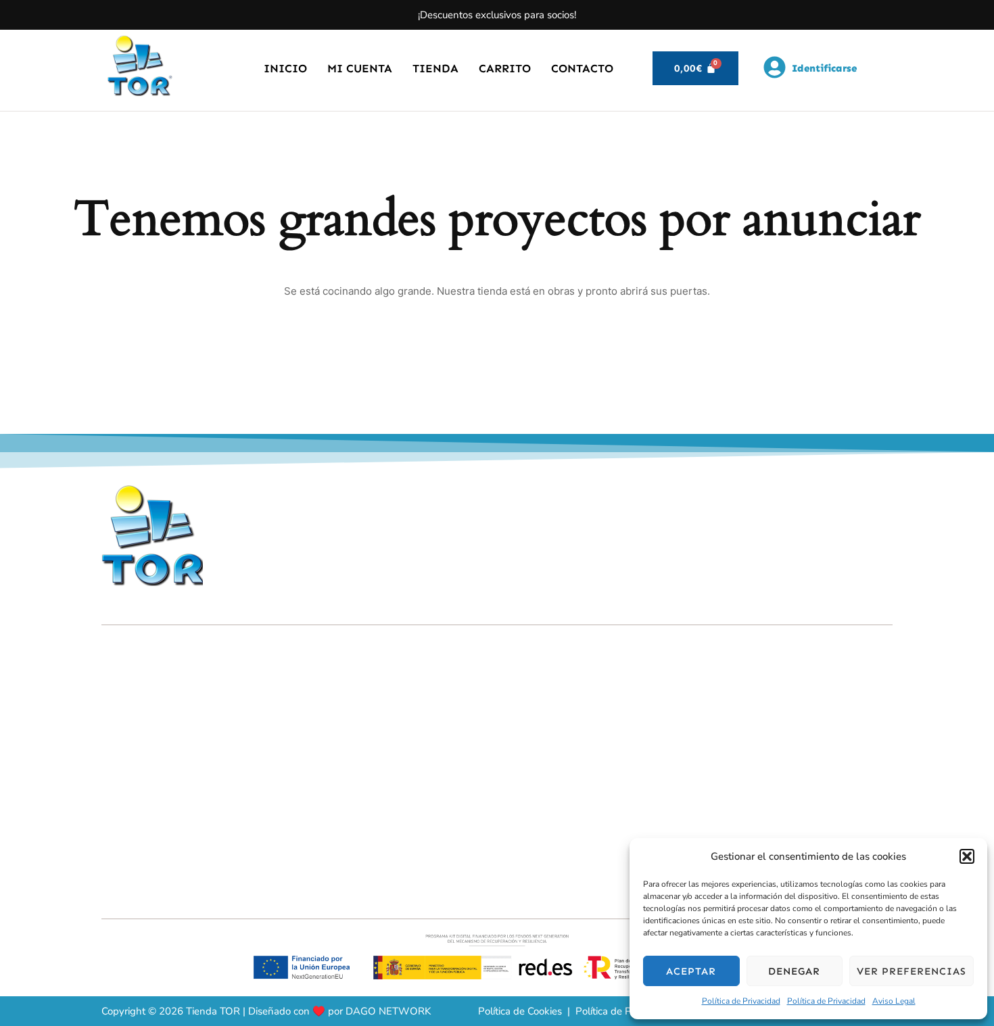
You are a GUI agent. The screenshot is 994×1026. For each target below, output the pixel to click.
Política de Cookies (520, 1011)
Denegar (794, 971)
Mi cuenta (359, 68)
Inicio (285, 68)
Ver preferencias (911, 971)
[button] (967, 856)
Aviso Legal (894, 1001)
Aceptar (691, 971)
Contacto (582, 68)
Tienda (435, 68)
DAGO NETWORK (388, 1011)
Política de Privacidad (741, 1001)
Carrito (505, 68)
